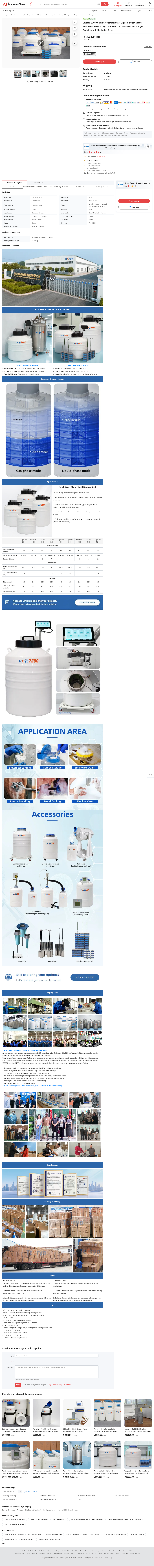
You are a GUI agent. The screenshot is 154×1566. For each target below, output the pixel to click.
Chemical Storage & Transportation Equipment (67, 15)
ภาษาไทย (111, 1553)
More (4, 1543)
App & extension (126, 11)
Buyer (104, 11)
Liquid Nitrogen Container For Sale (115, 1534)
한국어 (94, 1553)
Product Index (113, 1551)
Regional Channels (101, 1551)
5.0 (125, 186)
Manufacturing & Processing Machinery (19, 15)
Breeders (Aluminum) (9, 1496)
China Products (36, 1551)
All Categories (9, 11)
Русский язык (58, 1553)
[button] (107, 187)
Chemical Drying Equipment (39, 1519)
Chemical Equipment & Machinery (41, 15)
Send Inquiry (99, 62)
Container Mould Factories (53, 1534)
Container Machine (34, 1534)
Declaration (98, 1558)
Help (114, 11)
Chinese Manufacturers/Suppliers (52, 1551)
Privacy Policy (108, 1558)
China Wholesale (68, 1551)
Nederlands (81, 1553)
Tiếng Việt (125, 1553)
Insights (130, 1551)
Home (4, 15)
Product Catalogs (32, 1491)
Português (42, 1553)
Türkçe (118, 1553)
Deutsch (73, 1553)
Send (18, 1385)
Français (49, 1553)
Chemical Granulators (59, 1519)
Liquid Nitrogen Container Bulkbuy (49, 1540)
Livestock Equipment (9, 1500)
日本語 (100, 1553)
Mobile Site (122, 1551)
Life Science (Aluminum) (47, 1496)
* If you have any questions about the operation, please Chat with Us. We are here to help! (33, 1086)
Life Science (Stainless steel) (86, 1496)
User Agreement (88, 1558)
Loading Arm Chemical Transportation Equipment (87, 1519)
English (28, 1553)
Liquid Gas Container (137, 1534)
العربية (88, 1553)
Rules (150, 11)
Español (34, 1553)
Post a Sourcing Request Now (60, 1385)
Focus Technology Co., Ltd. (63, 1558)
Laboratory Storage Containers (91, 15)
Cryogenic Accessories (122, 1496)
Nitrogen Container (27, 1540)
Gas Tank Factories (73, 1534)
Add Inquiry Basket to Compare (41, 81)
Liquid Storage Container (91, 1534)
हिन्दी (105, 1553)
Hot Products (25, 1551)
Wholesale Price (79, 1551)
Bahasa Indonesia (135, 1553)
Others (79, 1500)
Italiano (66, 1553)
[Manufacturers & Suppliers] (13, 4)
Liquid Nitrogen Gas (10, 1540)
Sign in (150, 6)
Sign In (86, 173)
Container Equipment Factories (14, 1534)
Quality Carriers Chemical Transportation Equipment (124, 1519)
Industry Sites (90, 1551)
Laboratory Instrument (47, 1500)
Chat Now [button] (136, 62)
